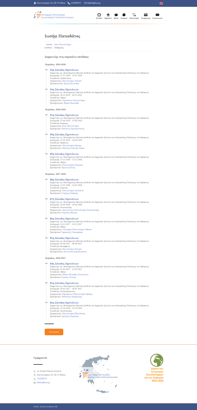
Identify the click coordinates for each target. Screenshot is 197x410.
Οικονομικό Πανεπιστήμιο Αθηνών (77, 229)
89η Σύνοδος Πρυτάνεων (64, 153)
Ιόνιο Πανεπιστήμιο (62, 44)
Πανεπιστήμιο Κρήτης (71, 145)
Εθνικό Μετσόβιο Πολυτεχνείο (75, 274)
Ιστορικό (124, 18)
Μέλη (116, 18)
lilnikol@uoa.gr (94, 3)
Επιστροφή (54, 332)
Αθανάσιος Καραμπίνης (72, 297)
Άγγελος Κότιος (68, 167)
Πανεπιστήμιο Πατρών (72, 249)
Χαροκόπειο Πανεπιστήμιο (73, 100)
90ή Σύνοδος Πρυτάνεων (64, 134)
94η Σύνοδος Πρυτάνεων (64, 69)
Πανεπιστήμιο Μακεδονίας (73, 313)
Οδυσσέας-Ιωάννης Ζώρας (73, 148)
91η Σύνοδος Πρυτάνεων (64, 115)
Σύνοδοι (99, 18)
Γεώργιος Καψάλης (70, 193)
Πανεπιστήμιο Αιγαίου (72, 81)
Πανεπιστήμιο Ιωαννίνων (73, 190)
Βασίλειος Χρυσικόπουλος (73, 129)
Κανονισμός (134, 18)
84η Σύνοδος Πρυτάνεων (64, 263)
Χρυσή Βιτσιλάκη (71, 83)
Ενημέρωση (145, 18)
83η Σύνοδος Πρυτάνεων (64, 283)
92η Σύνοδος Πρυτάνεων (64, 89)
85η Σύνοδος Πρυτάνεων (64, 238)
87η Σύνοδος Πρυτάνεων (64, 198)
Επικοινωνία (157, 18)
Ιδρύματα (108, 18)
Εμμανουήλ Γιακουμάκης (72, 232)
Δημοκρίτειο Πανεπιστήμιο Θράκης (77, 294)
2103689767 (76, 3)
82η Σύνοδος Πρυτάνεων (64, 302)
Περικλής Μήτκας (69, 212)
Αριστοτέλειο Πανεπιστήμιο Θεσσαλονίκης (80, 210)
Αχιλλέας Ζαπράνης (70, 316)
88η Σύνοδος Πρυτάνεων (64, 179)
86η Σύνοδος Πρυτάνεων (64, 218)
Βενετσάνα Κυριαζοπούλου (75, 252)
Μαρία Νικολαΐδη (71, 103)
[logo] (53, 15)
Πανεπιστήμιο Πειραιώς (72, 165)
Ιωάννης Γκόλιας (69, 277)
